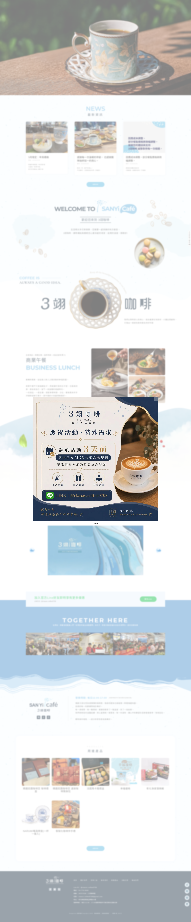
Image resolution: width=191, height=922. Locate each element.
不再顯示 (96, 523)
